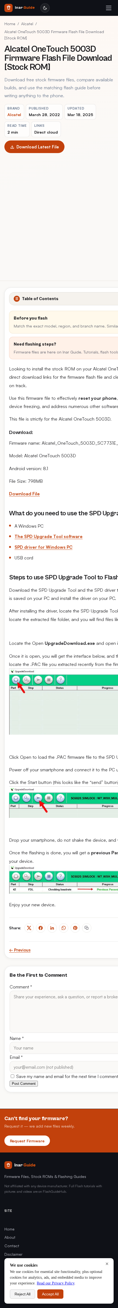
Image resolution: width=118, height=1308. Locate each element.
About (9, 1237)
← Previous (19, 950)
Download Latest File (37, 147)
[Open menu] (109, 8)
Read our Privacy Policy (55, 1283)
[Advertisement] (59, 215)
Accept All (50, 1294)
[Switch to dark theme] (45, 8)
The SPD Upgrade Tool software (49, 536)
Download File (24, 493)
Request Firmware (27, 1140)
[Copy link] (86, 928)
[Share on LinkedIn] (52, 928)
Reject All (22, 1294)
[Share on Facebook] (40, 928)
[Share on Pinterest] (75, 928)
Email (16, 1057)
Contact (11, 1245)
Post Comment (24, 1084)
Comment (21, 987)
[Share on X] (29, 928)
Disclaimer (13, 1254)
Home (9, 23)
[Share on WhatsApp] (63, 928)
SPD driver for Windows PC (43, 547)
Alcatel (27, 23)
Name (17, 1038)
